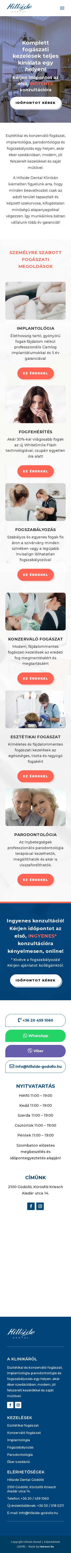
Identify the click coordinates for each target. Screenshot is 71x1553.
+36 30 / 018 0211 (50, 1506)
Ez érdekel (35, 373)
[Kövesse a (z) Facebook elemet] (31, 1206)
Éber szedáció (18, 1462)
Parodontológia (35, 834)
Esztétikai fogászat (35, 737)
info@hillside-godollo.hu (38, 1513)
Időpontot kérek (36, 103)
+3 (35, 1498)
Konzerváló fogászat (35, 639)
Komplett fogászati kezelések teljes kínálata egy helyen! (36, 56)
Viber (39, 1051)
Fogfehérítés (35, 431)
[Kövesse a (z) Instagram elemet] (40, 1206)
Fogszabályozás (35, 529)
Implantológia (35, 328)
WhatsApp (38, 1036)
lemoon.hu (47, 1546)
